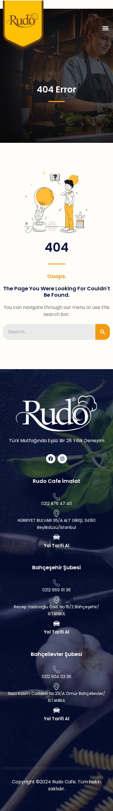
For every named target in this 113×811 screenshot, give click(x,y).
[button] (105, 28)
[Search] (102, 332)
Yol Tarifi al (56, 546)
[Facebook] (50, 458)
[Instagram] (62, 458)
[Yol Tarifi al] (56, 537)
